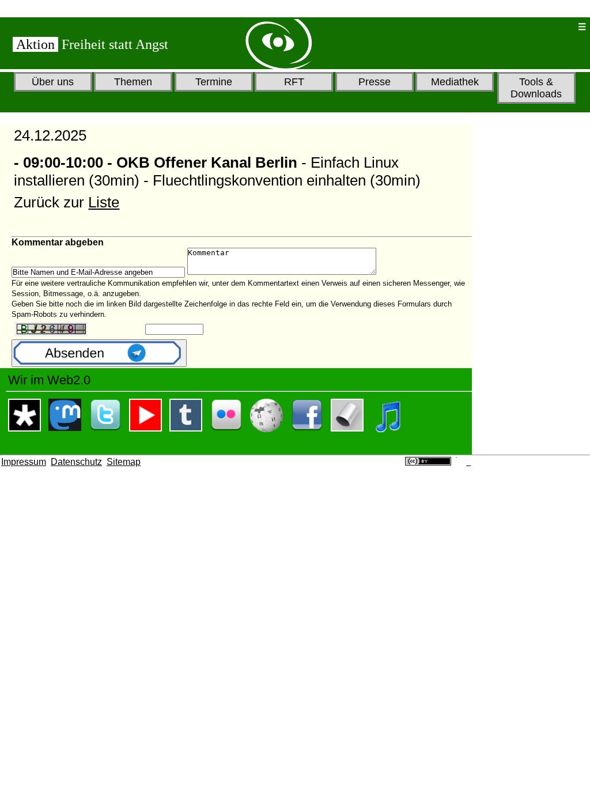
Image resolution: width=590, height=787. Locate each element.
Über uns (53, 82)
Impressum (23, 462)
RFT (294, 82)
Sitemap (124, 462)
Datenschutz (76, 462)
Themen (133, 82)
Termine (213, 82)
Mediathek (455, 82)
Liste (103, 202)
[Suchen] (531, 26)
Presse (374, 82)
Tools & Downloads (536, 88)
